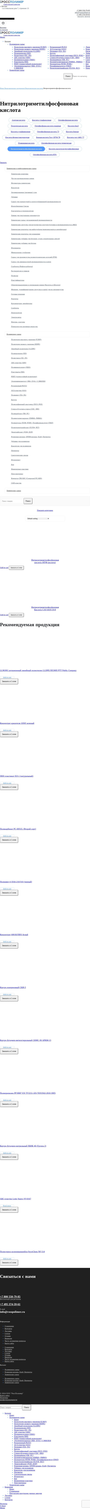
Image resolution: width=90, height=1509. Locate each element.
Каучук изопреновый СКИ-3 (13, 987)
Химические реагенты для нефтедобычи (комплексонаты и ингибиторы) (39, 229)
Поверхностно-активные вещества (24, 326)
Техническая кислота (19, 126)
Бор (87, 64)
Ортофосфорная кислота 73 (48, 132)
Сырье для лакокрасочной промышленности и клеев (31, 262)
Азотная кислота (18, 120)
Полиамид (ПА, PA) (58, 51)
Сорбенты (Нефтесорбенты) (22, 266)
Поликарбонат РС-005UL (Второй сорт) (18, 829)
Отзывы (8, 1336)
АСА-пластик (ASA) (58, 49)
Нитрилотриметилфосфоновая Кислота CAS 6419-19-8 (45, 608)
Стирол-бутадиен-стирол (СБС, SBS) (64, 58)
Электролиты (16, 317)
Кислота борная (72, 132)
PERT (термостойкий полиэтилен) (28, 64)
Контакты (8, 1329)
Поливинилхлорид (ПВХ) (24, 60)
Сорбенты (15, 308)
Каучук (53, 53)
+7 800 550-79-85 (83, 10)
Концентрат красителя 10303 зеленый (17, 723)
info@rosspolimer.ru (82, 12)
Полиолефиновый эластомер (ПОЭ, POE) (66, 55)
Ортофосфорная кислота (68, 120)
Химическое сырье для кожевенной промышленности (31, 220)
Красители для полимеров (21, 446)
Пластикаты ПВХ (21, 62)
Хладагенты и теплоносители (22, 211)
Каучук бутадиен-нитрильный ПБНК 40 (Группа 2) (23, 1146)
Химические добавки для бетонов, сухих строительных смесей (35, 239)
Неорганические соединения (14, 88)
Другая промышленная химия (22, 178)
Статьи (7, 1333)
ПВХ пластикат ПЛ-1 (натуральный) (16, 776)
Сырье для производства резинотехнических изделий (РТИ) (34, 257)
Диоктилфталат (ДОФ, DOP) (22, 432)
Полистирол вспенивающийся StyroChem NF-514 (22, 1251)
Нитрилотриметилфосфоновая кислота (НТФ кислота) (45, 561)
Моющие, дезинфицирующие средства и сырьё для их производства (37, 289)
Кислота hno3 (73, 126)
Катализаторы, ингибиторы (21, 303)
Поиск (68, 76)
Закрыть (3, 163)
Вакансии (8, 1338)
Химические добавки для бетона (23, 243)
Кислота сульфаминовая (20, 132)
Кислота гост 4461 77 (75, 137)
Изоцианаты (16, 248)
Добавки (14, 197)
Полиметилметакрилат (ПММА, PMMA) (66, 62)
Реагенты (14, 299)
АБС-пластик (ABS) (22, 58)
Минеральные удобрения (20, 252)
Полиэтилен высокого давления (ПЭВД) (30, 47)
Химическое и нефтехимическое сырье (21, 168)
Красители (15, 188)
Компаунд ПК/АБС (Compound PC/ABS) (26, 478)
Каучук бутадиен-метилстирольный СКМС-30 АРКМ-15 (25, 1040)
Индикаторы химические (20, 183)
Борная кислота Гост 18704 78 (48, 137)
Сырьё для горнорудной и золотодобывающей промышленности (36, 202)
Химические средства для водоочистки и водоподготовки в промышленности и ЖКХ (44, 225)
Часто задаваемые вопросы (15, 1341)
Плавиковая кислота (26, 143)
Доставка (8, 1331)
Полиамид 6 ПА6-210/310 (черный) (16, 882)
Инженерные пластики (19, 469)
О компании (9, 1326)
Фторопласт (15, 460)
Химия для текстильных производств (25, 215)
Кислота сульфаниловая (41, 120)
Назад (11, 1415)
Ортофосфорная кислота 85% (44, 155)
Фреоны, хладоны (18, 322)
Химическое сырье (16, 70)
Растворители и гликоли (20, 271)
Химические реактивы (19, 174)
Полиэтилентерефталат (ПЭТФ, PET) (65, 68)
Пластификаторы (17, 280)
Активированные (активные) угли (24, 192)
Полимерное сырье (17, 44)
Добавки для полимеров (20, 441)
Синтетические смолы (19, 455)
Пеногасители (16, 313)
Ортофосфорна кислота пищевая (48, 126)
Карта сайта (9, 1343)
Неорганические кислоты (34, 88)
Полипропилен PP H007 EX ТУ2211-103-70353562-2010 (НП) (28, 1093)
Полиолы (14, 276)
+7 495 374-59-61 (83, 14)
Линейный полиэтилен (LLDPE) (27, 51)
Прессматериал (17, 474)
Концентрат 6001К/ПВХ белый (14, 934)
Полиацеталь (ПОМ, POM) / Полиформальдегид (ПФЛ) (61, 65)
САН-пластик (16, 483)
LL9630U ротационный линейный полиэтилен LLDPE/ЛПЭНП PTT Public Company (38, 670)
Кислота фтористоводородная (17, 137)
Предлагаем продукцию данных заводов (25, 1493)
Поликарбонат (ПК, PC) (59, 60)
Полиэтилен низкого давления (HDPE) (29, 49)
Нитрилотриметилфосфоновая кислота (26, 149)
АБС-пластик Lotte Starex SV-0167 (15, 1199)
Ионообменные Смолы (20, 206)
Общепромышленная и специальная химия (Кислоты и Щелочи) (35, 285)
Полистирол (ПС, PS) (22, 55)
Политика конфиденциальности (8, 1399)
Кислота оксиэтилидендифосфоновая (64, 149)
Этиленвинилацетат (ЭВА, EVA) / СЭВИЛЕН (28, 381)
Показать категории (45, 510)
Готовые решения (18, 294)
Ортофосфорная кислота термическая (56, 143)
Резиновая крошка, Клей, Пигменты (18, 1372)
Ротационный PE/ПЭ (58, 47)
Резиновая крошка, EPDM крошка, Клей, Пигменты (31, 437)
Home (2, 88)
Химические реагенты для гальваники (25, 234)
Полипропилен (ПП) (22, 53)
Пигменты (15, 451)
